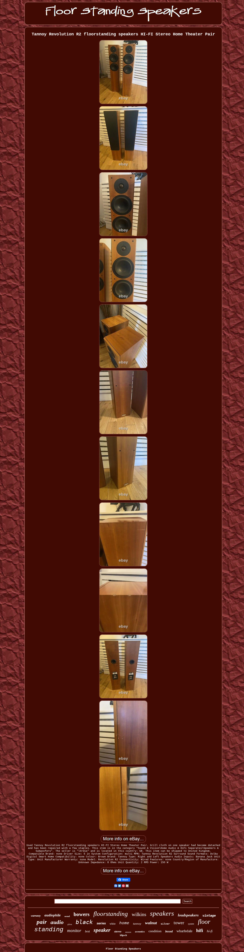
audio (57, 922)
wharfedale (184, 931)
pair (42, 922)
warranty (36, 915)
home (124, 923)
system (191, 923)
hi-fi (210, 931)
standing (48, 929)
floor (204, 921)
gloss (69, 924)
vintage (209, 915)
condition (154, 931)
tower (179, 922)
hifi (199, 930)
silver (165, 923)
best (87, 931)
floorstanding (110, 913)
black (84, 922)
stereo (117, 931)
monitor (74, 930)
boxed (169, 931)
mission (128, 932)
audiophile (52, 915)
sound (67, 916)
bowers (82, 914)
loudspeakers (188, 915)
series (101, 923)
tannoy (137, 923)
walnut (151, 922)
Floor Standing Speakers (123, 948)
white (113, 923)
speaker (102, 930)
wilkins (139, 914)
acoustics (140, 931)
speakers (162, 913)
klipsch (123, 935)
